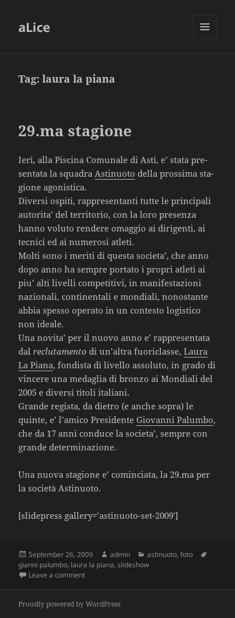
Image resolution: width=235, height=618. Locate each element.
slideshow (133, 565)
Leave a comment (57, 575)
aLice (34, 26)
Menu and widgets (205, 38)
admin (120, 554)
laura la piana (92, 565)
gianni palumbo (42, 565)
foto (186, 554)
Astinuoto (115, 173)
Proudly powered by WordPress (69, 604)
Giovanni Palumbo (174, 419)
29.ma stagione (75, 130)
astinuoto (162, 554)
